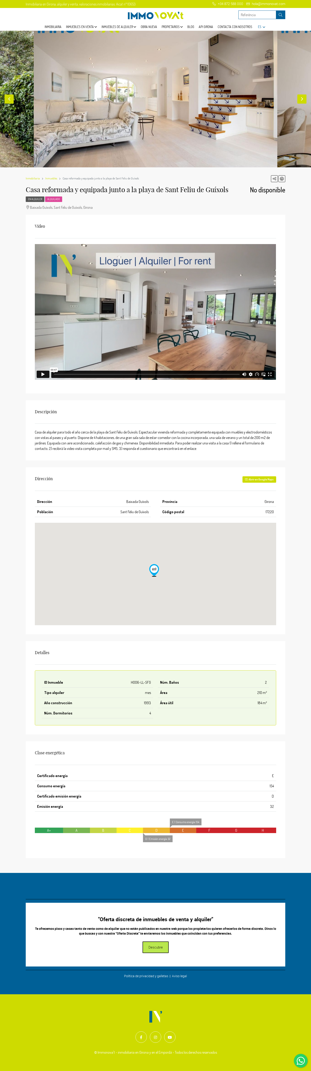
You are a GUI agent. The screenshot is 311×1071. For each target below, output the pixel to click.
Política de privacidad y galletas (146, 976)
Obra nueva (149, 27)
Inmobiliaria (53, 27)
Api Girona (206, 27)
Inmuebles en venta (80, 27)
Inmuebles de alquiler (118, 27)
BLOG (190, 27)
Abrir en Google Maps (261, 479)
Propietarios (171, 27)
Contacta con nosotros (235, 27)
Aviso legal (179, 976)
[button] (154, 570)
